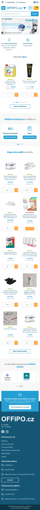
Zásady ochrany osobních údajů (10, 450)
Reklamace (4, 441)
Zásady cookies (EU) (7, 444)
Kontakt (3, 457)
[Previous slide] (3, 26)
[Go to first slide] (36, 26)
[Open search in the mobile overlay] (20, 13)
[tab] (13, 102)
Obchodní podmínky (7, 447)
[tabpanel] (10, 376)
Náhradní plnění (5, 453)
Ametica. (27, 508)
